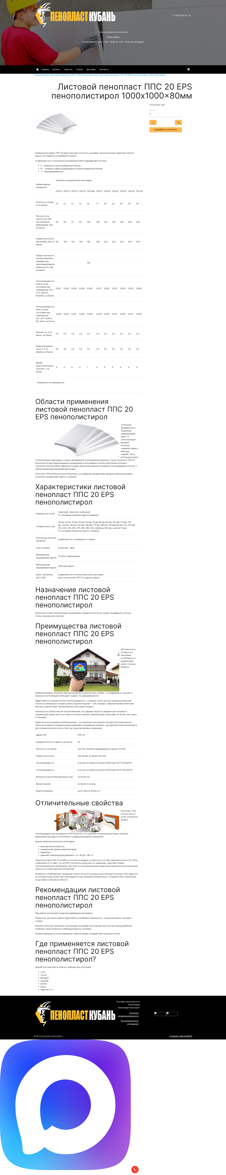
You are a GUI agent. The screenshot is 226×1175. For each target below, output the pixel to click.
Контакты (104, 69)
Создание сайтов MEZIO (180, 1036)
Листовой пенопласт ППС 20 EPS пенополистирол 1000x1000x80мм (132, 75)
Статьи (79, 69)
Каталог (56, 69)
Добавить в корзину (165, 129)
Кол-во (152, 110)
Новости (68, 69)
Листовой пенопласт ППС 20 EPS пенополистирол (74, 75)
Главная (42, 69)
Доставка (91, 69)
